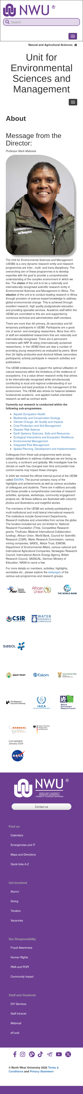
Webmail (16, 1023)
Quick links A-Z (20, 864)
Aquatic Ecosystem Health (29, 414)
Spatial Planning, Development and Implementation (45, 449)
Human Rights (19, 957)
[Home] (29, 10)
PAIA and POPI (20, 967)
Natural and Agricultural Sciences (51, 45)
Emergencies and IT (23, 845)
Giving (14, 901)
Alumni (15, 891)
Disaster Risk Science (27, 429)
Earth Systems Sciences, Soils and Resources (42, 433)
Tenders (16, 911)
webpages (54, 572)
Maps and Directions (23, 854)
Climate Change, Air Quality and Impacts (38, 422)
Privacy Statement (42, 1071)
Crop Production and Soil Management (37, 426)
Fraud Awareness (21, 947)
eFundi (15, 1033)
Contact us (41, 807)
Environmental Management (31, 441)
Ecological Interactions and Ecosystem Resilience (44, 437)
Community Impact (22, 976)
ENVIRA (19, 479)
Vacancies (17, 920)
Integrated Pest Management (31, 445)
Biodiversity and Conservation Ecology (37, 418)
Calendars (17, 835)
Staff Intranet (18, 1013)
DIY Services (18, 1004)
